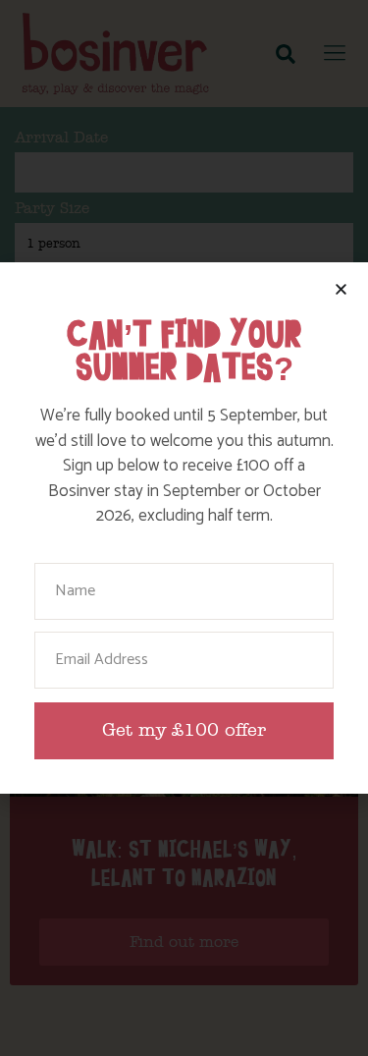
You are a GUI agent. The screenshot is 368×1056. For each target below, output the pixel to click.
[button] (341, 289)
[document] (184, 528)
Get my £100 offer (184, 730)
